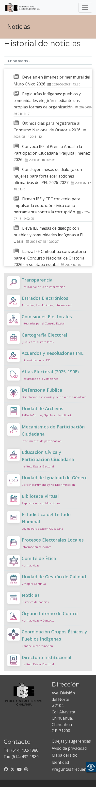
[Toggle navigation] (85, 8)
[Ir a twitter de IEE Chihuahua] (13, 769)
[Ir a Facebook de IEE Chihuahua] (6, 769)
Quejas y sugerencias (71, 741)
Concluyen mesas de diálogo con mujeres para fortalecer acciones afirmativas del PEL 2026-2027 (48, 176)
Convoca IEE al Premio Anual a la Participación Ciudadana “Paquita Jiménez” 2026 (52, 153)
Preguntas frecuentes (72, 769)
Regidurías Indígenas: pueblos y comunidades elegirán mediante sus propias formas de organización (47, 100)
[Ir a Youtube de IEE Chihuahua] (19, 769)
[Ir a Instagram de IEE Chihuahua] (26, 769)
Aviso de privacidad (69, 748)
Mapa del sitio (65, 755)
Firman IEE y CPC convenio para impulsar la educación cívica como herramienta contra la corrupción (47, 205)
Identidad (60, 762)
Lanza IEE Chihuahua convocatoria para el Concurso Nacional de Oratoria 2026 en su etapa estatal (50, 258)
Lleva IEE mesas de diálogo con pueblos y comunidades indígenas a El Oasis (48, 234)
